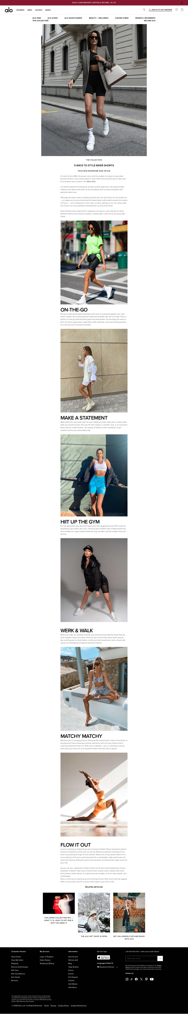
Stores (70, 970)
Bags (48, 10)
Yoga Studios (73, 967)
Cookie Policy (63, 1006)
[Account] (150, 10)
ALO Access (73, 957)
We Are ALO (73, 960)
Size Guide (15, 977)
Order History (45, 960)
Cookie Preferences (78, 1006)
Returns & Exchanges (19, 967)
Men (30, 10)
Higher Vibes (122, 18)
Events (71, 974)
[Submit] (160, 958)
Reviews (14, 980)
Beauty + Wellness (98, 18)
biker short (91, 181)
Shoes (38, 10)
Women (20, 10)
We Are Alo (150, 21)
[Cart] (182, 10)
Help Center (16, 957)
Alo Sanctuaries (73, 18)
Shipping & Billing (47, 963)
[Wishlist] (176, 10)
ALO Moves (72, 984)
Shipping (14, 963)
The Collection (41, 21)
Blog (70, 963)
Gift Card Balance (18, 974)
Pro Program (73, 977)
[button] (182, 2)
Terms (46, 1006)
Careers (71, 980)
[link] (162, 10)
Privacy (53, 1006)
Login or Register (46, 957)
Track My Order (17, 960)
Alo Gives (53, 18)
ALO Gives (72, 987)
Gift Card (14, 970)
